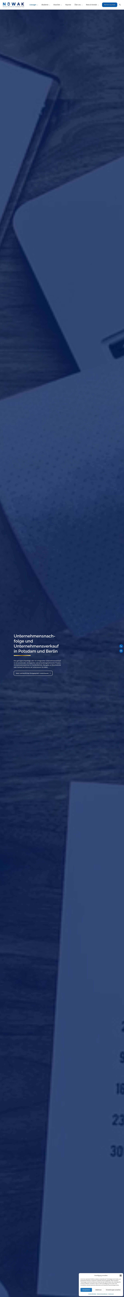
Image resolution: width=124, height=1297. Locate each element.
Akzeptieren (86, 1290)
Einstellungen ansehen (113, 1290)
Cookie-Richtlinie (92, 1294)
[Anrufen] (121, 646)
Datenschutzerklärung (102, 1294)
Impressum (111, 1294)
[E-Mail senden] (121, 651)
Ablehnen (98, 1290)
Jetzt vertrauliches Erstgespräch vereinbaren (32, 673)
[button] (120, 1275)
